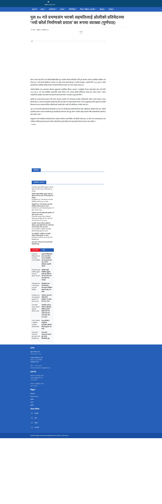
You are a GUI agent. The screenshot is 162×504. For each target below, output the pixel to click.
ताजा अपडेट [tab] (35, 250)
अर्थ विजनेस (52, 9)
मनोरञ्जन (111, 9)
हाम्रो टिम (32, 399)
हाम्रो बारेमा (32, 394)
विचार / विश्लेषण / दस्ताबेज (87, 9)
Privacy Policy (34, 396)
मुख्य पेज (34, 9)
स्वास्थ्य (62, 9)
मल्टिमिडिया (72, 9)
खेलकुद (102, 9)
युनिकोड (32, 405)
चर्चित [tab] (43, 250)
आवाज (42, 9)
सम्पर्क (31, 402)
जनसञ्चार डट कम (34, 362)
